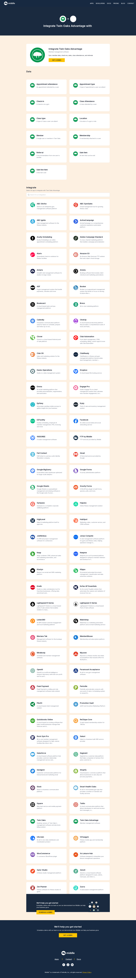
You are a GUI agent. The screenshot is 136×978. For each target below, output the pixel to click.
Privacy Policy (86, 972)
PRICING (116, 3)
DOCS (109, 3)
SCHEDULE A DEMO (45, 912)
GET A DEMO (56, 60)
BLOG (123, 3)
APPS (92, 3)
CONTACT (130, 3)
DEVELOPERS (100, 3)
